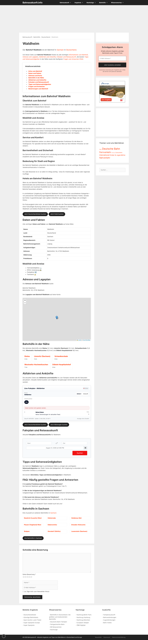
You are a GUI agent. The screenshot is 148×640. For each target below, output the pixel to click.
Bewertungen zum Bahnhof (38, 89)
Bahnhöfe (102, 2)
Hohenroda (52, 518)
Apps (100, 149)
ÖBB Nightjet (81, 625)
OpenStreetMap (86, 340)
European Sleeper (83, 623)
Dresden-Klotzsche (78, 525)
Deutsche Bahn (111, 148)
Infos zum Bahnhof (35, 71)
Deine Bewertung (29, 574)
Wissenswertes (116, 2)
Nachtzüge (90, 2)
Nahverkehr (104, 158)
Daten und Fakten (34, 73)
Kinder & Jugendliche (117, 155)
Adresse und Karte (35, 75)
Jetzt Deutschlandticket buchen (35, 214)
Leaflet (79, 340)
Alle (26, 402)
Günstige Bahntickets (31, 617)
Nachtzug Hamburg (83, 617)
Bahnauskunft (64, 2)
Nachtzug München (83, 620)
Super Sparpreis (29, 625)
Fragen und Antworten (36, 86)
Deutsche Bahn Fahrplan (58, 622)
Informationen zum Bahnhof (78, 55)
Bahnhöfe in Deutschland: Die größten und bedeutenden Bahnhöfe (59, 617)
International (104, 155)
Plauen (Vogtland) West (32, 525)
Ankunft (85, 394)
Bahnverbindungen (109, 617)
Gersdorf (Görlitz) (54, 531)
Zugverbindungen (109, 620)
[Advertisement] (74, 19)
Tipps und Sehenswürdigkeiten (39, 84)
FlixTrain (113, 152)
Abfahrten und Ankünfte (47, 57)
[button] (57, 317)
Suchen (80, 453)
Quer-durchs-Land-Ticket (32, 620)
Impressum (106, 637)
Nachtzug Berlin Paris (84, 615)
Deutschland (45, 37)
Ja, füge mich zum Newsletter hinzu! (36, 591)
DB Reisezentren (55, 627)
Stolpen (27, 531)
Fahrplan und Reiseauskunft (66, 57)
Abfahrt (79, 394)
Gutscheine (118, 152)
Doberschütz (52, 525)
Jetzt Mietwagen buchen (58, 424)
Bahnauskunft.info (32, 2)
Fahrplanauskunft (109, 615)
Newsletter (98, 637)
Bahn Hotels (107, 623)
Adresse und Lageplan (30, 57)
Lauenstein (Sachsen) (79, 531)
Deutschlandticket (30, 615)
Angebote (78, 2)
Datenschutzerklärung (118, 637)
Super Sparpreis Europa (32, 623)
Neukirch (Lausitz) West (33, 518)
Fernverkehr (105, 152)
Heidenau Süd (76, 518)
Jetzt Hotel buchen (56, 214)
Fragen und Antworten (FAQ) (73, 59)
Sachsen (60, 50)
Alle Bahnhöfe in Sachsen (33, 538)
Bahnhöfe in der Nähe (36, 78)
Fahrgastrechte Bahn (57, 624)
